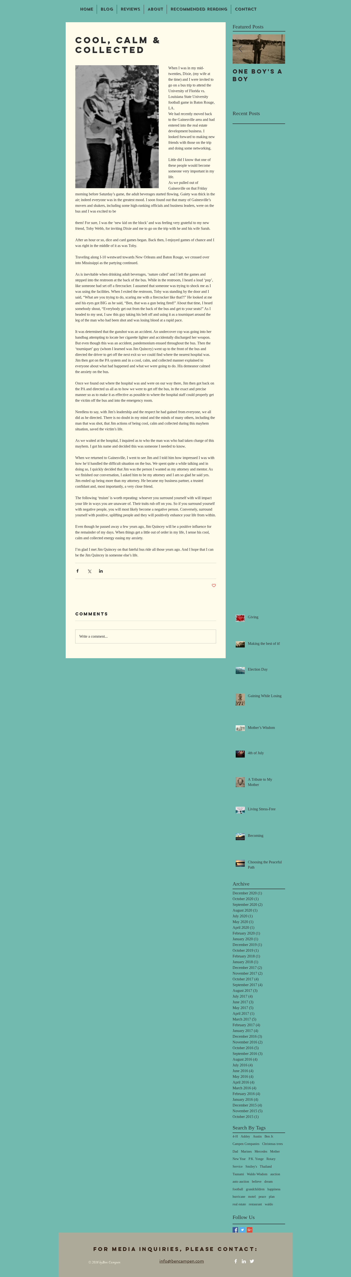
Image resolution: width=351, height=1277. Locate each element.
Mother (275, 1151)
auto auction (241, 1181)
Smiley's (251, 1166)
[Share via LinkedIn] (101, 571)
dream (268, 1181)
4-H (235, 1136)
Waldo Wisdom (257, 1174)
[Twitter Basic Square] (242, 1230)
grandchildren (255, 1189)
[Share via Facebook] (77, 571)
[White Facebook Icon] (236, 1261)
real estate (239, 1204)
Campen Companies (246, 1144)
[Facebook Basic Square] (235, 1230)
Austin (257, 1136)
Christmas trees (272, 1144)
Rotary (271, 1159)
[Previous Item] (240, 49)
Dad (235, 1151)
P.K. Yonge (256, 1159)
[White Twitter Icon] (252, 1261)
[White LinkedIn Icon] (244, 1261)
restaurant (255, 1204)
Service (238, 1166)
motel (252, 1196)
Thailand (266, 1166)
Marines (246, 1151)
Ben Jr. (269, 1136)
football (238, 1189)
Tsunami (238, 1174)
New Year (239, 1159)
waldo (269, 1204)
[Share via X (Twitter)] (89, 571)
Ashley (245, 1136)
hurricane (239, 1196)
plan (272, 1196)
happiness (273, 1189)
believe (256, 1181)
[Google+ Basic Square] (249, 1230)
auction (275, 1174)
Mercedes (261, 1151)
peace (262, 1196)
